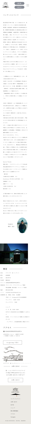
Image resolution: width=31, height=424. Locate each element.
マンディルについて (15, 398)
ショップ (13, 407)
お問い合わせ (14, 401)
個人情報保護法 (14, 410)
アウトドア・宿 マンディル (10, 363)
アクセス (13, 413)
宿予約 (12, 404)
